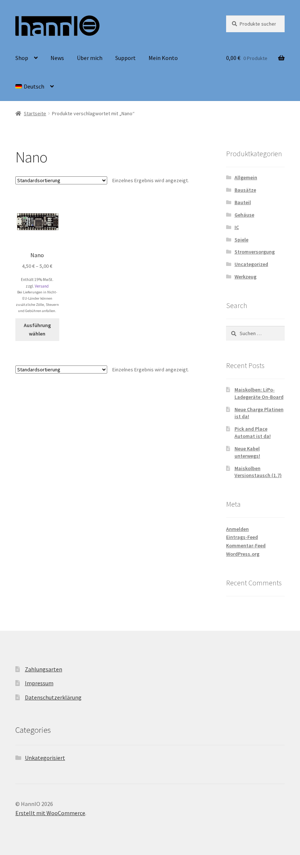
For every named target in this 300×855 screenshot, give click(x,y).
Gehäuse (244, 214)
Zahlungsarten (43, 669)
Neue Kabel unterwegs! (247, 452)
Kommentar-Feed (246, 545)
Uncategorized (251, 264)
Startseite (35, 113)
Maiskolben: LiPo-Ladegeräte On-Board (259, 393)
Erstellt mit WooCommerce (50, 813)
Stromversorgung (255, 251)
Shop (21, 57)
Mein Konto (163, 57)
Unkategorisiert (45, 757)
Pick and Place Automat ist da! (253, 432)
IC (237, 227)
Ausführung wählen (37, 329)
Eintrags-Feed (242, 537)
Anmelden (237, 529)
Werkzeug (245, 276)
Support (125, 57)
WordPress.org (242, 554)
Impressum (39, 683)
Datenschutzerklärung (53, 697)
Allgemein (246, 177)
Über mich (89, 57)
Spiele (241, 239)
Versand (42, 286)
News (57, 57)
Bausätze (245, 190)
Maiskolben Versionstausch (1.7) (258, 472)
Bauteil (243, 202)
